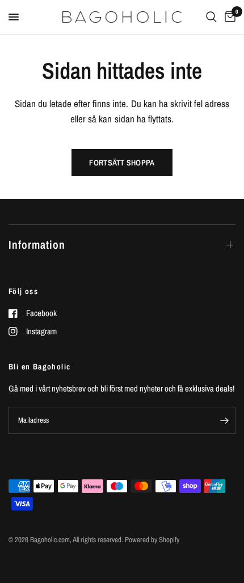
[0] (228, 17)
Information (37, 244)
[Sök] (211, 17)
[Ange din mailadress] (224, 420)
